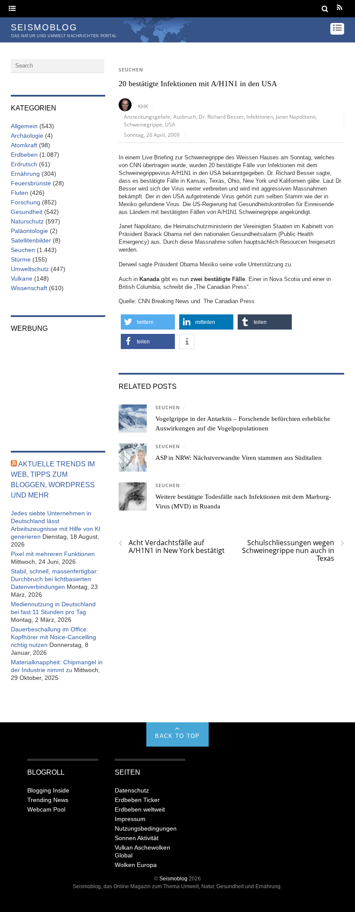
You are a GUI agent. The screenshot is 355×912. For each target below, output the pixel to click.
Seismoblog (173, 878)
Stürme (21, 259)
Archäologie (27, 135)
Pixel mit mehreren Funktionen (53, 553)
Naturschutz (27, 221)
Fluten (19, 192)
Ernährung (25, 173)
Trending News (47, 799)
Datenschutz (132, 790)
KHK (143, 106)
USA (170, 124)
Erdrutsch (24, 164)
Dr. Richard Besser (221, 116)
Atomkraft (24, 145)
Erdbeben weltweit (140, 809)
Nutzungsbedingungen (146, 828)
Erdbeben (24, 154)
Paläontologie (29, 230)
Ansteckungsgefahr (147, 116)
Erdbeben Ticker (137, 799)
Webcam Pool (46, 809)
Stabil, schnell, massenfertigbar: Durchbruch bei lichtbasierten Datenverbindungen (54, 579)
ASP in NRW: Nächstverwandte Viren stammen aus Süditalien (238, 457)
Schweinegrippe (143, 124)
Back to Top (177, 736)
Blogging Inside (48, 790)
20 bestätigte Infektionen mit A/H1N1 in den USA (198, 83)
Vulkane (21, 278)
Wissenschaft (29, 288)
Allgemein (24, 126)
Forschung (25, 202)
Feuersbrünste (31, 183)
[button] (148, 322)
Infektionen (259, 116)
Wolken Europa (136, 864)
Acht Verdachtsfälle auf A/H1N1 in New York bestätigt (172, 546)
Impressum (130, 818)
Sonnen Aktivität (136, 837)
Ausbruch (184, 116)
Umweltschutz (30, 268)
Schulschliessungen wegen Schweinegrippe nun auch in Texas (293, 550)
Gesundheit (26, 211)
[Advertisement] (58, 386)
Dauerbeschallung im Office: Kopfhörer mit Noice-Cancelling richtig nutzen (53, 637)
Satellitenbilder (31, 240)
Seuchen (131, 70)
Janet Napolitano (296, 116)
